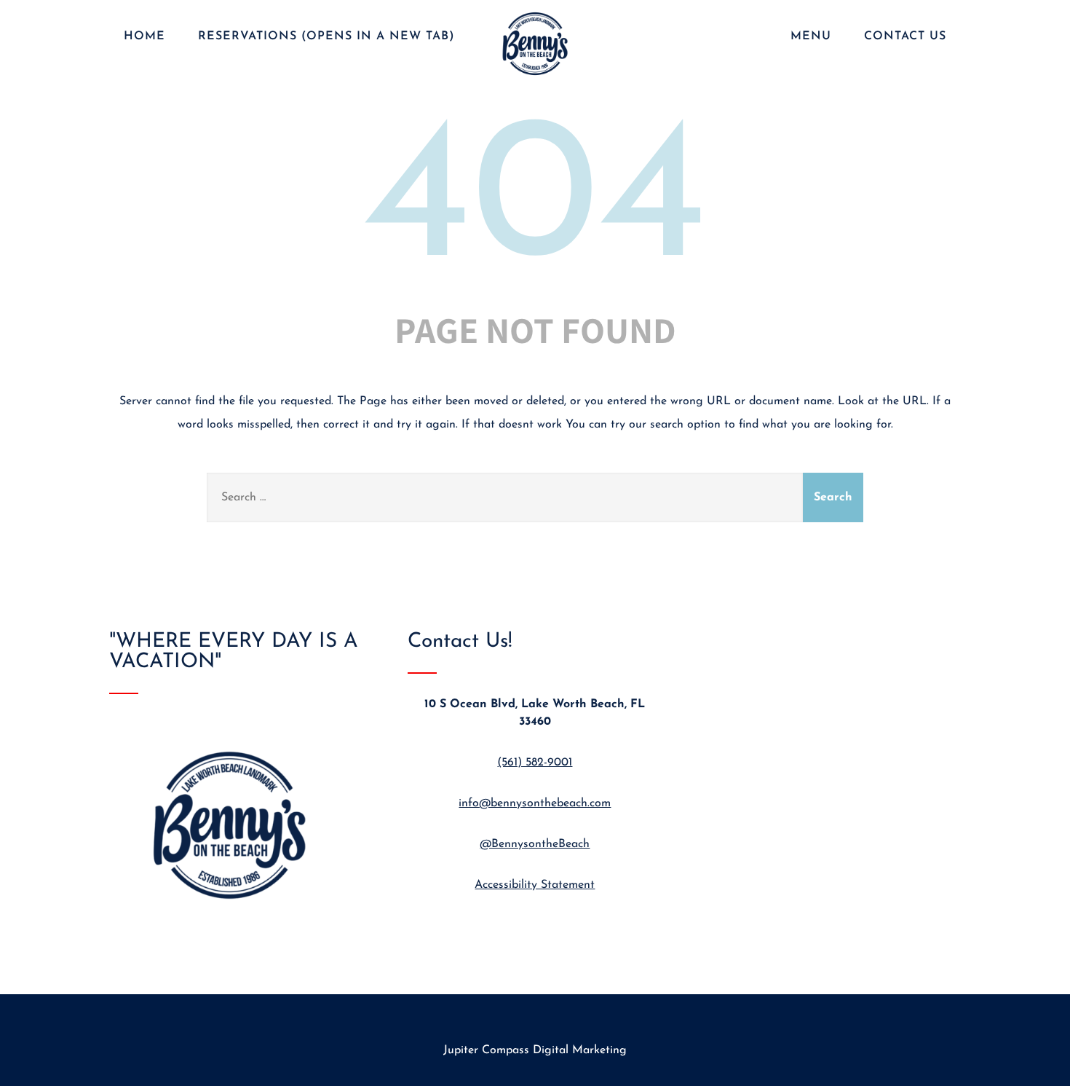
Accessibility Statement (535, 885)
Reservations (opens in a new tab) (326, 36)
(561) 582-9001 (534, 762)
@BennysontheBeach (535, 844)
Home (144, 36)
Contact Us (905, 36)
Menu (810, 36)
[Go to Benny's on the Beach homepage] (236, 922)
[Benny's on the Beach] (535, 77)
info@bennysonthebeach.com (535, 803)
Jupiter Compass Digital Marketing (535, 1050)
